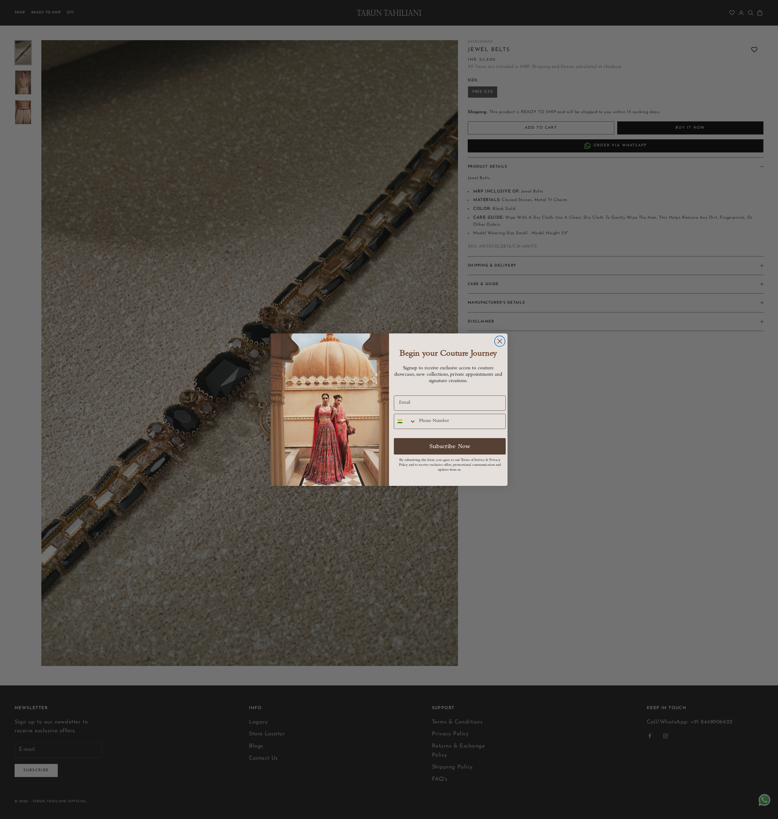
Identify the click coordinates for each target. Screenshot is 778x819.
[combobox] (405, 421)
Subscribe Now (449, 446)
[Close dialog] (499, 341)
